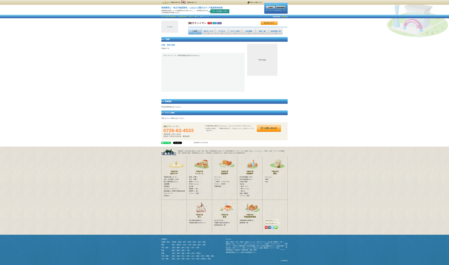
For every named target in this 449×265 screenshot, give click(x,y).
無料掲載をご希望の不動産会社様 (174, 191)
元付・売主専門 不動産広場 (168, 16)
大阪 (173, 253)
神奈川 (179, 245)
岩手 (184, 242)
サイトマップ (168, 193)
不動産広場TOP (170, 2)
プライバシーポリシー (171, 188)
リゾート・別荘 (194, 193)
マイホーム (199, 172)
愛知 (173, 250)
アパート (217, 179)
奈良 (193, 253)
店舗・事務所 (244, 193)
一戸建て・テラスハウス (222, 181)
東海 (162, 250)
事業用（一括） (194, 191)
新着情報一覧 (275, 32)
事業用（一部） (194, 188)
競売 (275, 172)
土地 (266, 181)
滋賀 (183, 253)
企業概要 (166, 184)
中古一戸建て (193, 179)
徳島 (197, 256)
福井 (197, 247)
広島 (188, 256)
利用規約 (166, 186)
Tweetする (272, 227)
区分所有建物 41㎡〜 (246, 179)
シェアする (269, 227)
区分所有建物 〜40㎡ (246, 177)
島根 (178, 256)
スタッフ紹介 (235, 32)
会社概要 (248, 32)
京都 (188, 253)
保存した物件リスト (255, 2)
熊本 (188, 259)
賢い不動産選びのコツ (171, 181)
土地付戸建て (244, 181)
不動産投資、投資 (246, 250)
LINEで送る (276, 227)
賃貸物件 (224, 172)
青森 (179, 242)
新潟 (183, 247)
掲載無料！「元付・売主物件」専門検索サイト (169, 152)
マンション (217, 177)
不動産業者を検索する (247, 220)
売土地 (191, 186)
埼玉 (184, 245)
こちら (284, 10)
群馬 (204, 245)
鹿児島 (203, 259)
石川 (193, 247)
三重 (188, 250)
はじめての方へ (219, 220)
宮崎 (197, 259)
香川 (202, 256)
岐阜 (183, 250)
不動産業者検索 (182, 16)
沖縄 (209, 259)
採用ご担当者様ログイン (271, 223)
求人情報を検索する (195, 220)
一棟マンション (244, 188)
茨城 (194, 245)
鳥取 (173, 256)
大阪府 (195, 16)
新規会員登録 (280, 7)
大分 (193, 259)
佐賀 (178, 259)
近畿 (190, 16)
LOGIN (270, 7)
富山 (188, 247)
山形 (199, 242)
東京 (173, 245)
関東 (162, 245)
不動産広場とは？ (189, 2)
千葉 (189, 245)
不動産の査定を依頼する (222, 223)
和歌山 (198, 253)
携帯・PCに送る (266, 227)
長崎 (183, 259)
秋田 (194, 242)
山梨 (173, 247)
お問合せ (269, 23)
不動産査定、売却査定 (233, 250)
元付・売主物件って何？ (219, 11)
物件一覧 (262, 32)
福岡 (173, 259)
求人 (199, 216)
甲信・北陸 (164, 247)
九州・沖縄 (164, 259)
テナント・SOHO (219, 184)
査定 (224, 216)
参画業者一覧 (244, 223)
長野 (178, 247)
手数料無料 (217, 186)
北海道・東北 (165, 242)
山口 (193, 256)
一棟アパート (244, 186)
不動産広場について (170, 177)
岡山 (183, 256)
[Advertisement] (203, 73)
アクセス (221, 32)
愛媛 (207, 256)
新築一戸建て (193, 177)
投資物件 (249, 172)
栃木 (199, 245)
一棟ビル (242, 191)
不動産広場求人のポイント (197, 223)
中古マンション (194, 184)
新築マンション (194, 181)
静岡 (178, 250)
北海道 (174, 242)
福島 (204, 242)
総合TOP (174, 172)
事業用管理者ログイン (271, 220)
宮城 (189, 242)
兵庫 (178, 253)
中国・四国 (164, 256)
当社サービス (208, 32)
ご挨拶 (195, 32)
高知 (212, 256)
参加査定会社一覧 (220, 225)
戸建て (267, 179)
